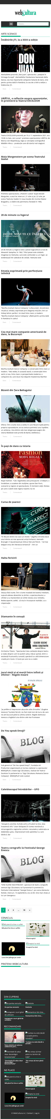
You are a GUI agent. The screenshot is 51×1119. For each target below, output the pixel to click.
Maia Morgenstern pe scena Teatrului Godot (23, 158)
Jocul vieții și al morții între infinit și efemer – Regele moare (22, 673)
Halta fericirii (9, 557)
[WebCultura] (5, 23)
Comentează (16, 89)
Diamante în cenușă (13, 616)
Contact (30, 1113)
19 (24, 910)
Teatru (5, 147)
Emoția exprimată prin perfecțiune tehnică (21, 272)
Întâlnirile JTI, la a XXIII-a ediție (19, 39)
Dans (4, 89)
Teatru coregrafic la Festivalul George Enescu (23, 849)
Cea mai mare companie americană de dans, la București (23, 333)
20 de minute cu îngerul (15, 215)
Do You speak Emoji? (13, 730)
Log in (37, 1113)
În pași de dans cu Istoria (15, 446)
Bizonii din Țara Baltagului (16, 390)
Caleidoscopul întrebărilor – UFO (20, 789)
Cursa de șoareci (10, 502)
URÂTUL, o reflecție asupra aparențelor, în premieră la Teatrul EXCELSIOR (24, 99)
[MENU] (11, 24)
